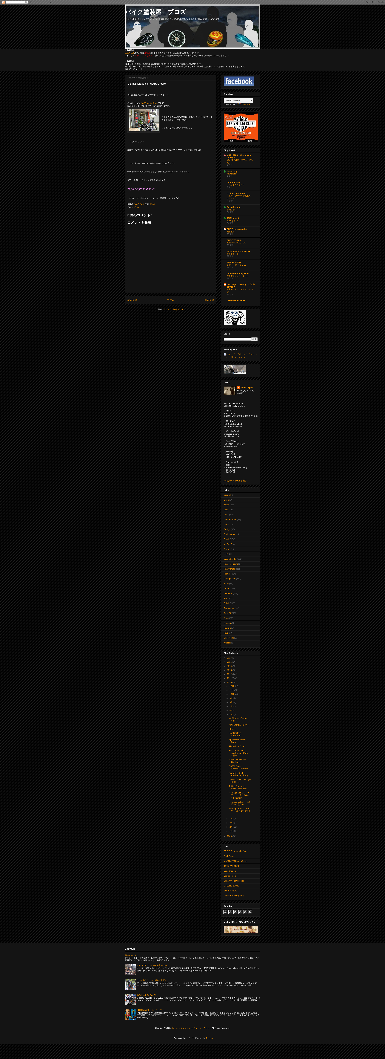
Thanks (227, 623)
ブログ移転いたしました (237, 276)
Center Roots (233, 182)
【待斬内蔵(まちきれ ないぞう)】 (151, 1010)
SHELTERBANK (234, 240)
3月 (231, 823)
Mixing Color (230, 578)
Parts (226, 598)
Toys (226, 633)
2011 (229, 678)
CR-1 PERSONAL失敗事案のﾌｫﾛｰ (152, 965)
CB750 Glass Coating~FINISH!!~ (239, 767)
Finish (226, 539)
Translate (246, 104)
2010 (229, 682)
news (226, 583)
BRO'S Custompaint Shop (236, 851)
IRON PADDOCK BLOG (238, 251)
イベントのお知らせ (235, 185)
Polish (226, 603)
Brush (226, 504)
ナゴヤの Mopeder (236, 193)
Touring (227, 628)
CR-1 (226, 514)
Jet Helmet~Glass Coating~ (237, 760)
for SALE (228, 544)
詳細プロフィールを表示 (235, 480)
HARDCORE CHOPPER (235, 734)
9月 (231, 698)
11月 (231, 690)
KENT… (233, 729)
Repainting (229, 608)
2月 (231, 827)
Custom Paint (230, 519)
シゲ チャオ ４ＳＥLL (236, 265)
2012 (229, 674)
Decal (226, 524)
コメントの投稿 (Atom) (173, 309)
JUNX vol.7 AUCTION (236, 243)
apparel (227, 495)
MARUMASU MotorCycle (235, 861)
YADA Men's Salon (149, 103)
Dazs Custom (233, 207)
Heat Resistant (231, 564)
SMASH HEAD (234, 262)
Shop (226, 618)
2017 (229, 658)
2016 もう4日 (233, 221)
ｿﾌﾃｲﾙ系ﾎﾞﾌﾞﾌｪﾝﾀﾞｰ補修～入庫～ (152, 980)
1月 (231, 831)
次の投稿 (132, 299)
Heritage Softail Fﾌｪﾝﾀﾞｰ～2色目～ (239, 803)
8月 (231, 702)
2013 (229, 670)
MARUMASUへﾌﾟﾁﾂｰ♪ (239, 725)
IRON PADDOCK (232, 866)
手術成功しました (132, 955)
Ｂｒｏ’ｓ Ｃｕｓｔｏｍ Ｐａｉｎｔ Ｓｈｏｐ (191, 1028)
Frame (227, 549)
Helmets (227, 574)
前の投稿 (209, 299)
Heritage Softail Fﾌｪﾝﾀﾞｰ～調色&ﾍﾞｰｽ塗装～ (239, 811)
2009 (229, 836)
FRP (226, 554)
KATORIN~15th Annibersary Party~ (239, 774)
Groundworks (230, 559)
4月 (231, 819)
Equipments (229, 534)
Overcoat (228, 593)
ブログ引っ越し (233, 254)
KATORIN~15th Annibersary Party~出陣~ (239, 753)
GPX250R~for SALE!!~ (147, 995)
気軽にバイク (233, 218)
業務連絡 (231, 232)
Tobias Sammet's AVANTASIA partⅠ (238, 787)
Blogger (209, 1038)
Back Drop (232, 171)
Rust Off (227, 613)
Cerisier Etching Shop (238, 273)
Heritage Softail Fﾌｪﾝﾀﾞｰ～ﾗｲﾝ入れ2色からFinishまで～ (239, 795)
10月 (232, 694)
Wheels (227, 643)
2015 (229, 662)
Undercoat (229, 638)
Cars (226, 509)
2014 (229, 666)
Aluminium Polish (237, 746)
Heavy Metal (230, 569)
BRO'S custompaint (237, 229)
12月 (232, 686)
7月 (231, 706)
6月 (231, 710)
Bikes (226, 500)
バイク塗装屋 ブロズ (155, 12)
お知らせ (231, 209)
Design (227, 529)
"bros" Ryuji (246, 387)
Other (136, 207)
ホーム (170, 299)
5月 (231, 715)
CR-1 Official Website (234, 881)
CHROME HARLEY (236, 300)
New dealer (231, 174)
